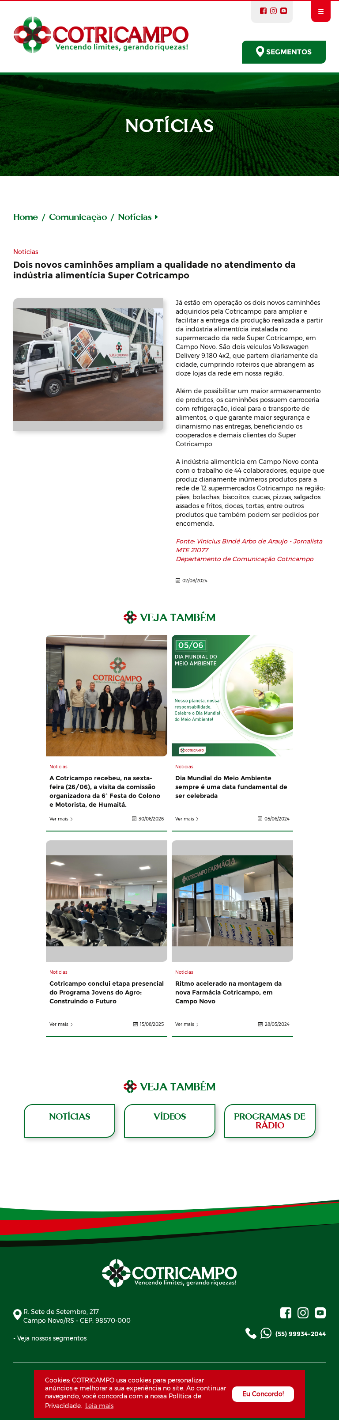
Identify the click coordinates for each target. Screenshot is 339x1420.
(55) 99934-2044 (300, 1334)
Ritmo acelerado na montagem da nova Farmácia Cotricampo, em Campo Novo (232, 901)
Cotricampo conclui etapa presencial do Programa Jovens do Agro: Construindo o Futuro (106, 901)
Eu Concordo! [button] (263, 1394)
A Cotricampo (88, 364)
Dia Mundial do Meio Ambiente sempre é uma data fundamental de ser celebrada (232, 695)
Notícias (69, 1116)
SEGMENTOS (289, 52)
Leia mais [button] (99, 1406)
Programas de (269, 1120)
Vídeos (170, 1116)
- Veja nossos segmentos (50, 1338)
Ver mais (58, 819)
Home (25, 217)
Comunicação (78, 217)
